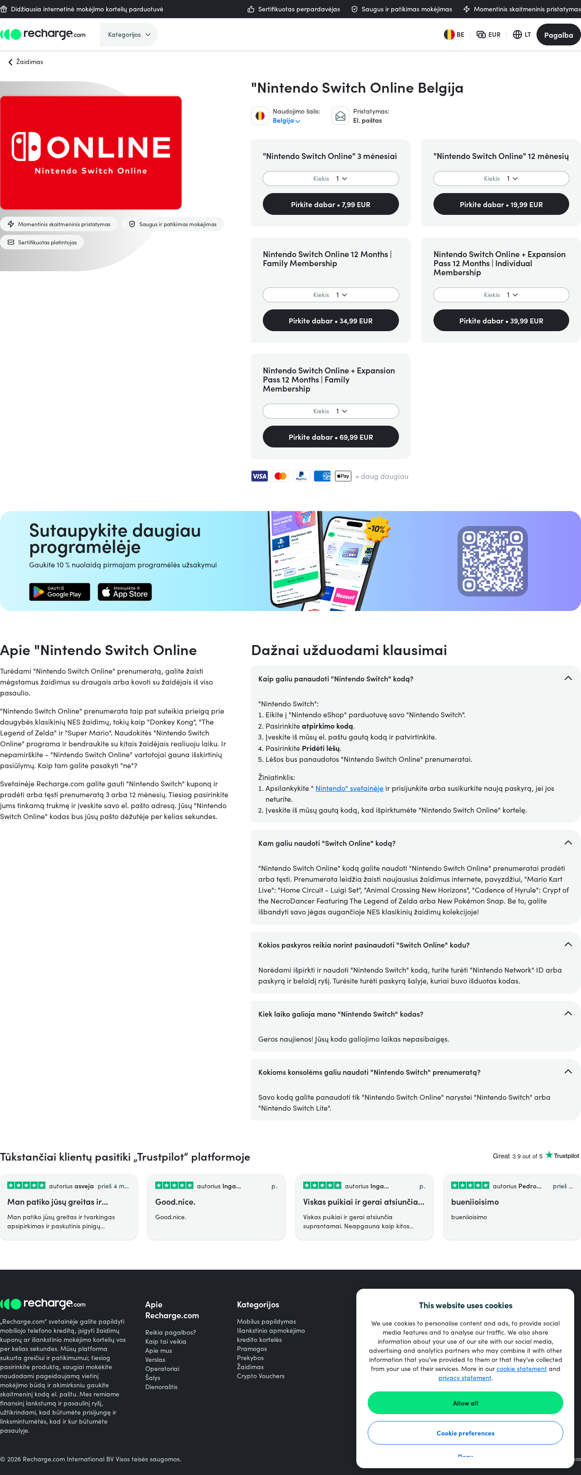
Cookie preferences (466, 1432)
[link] (59, 592)
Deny (465, 1456)
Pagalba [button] (558, 35)
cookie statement (522, 1368)
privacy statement (465, 1377)
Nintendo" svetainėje (349, 788)
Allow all (465, 1402)
